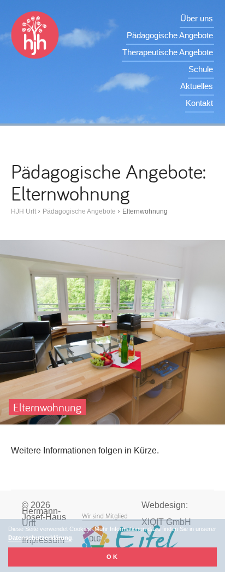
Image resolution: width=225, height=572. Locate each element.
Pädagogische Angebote (170, 35)
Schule (200, 69)
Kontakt (199, 103)
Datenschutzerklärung (40, 537)
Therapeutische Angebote (167, 52)
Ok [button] (112, 556)
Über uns (196, 18)
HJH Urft (23, 211)
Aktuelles (196, 86)
